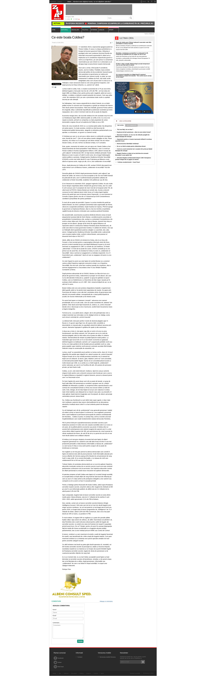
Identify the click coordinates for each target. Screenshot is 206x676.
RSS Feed (61, 666)
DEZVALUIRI (75, 30)
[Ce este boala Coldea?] (64, 63)
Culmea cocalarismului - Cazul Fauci (127, 162)
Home (54, 673)
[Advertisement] (39, 32)
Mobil (144, 1)
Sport (102, 673)
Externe (88, 673)
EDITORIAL (64, 30)
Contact (59, 1)
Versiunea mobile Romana (108, 657)
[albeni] (72, 597)
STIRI (53, 30)
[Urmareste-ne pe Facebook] (151, 1)
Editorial (151, 33)
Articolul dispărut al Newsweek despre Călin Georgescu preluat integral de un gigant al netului (133, 158)
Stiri (60, 673)
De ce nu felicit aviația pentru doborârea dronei (130, 146)
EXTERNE (94, 30)
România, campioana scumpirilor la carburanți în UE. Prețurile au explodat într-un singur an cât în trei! (119, 23)
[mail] (53, 87)
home (146, 33)
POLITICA (85, 30)
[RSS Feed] (155, 1)
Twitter (60, 662)
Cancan (96, 673)
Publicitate (53, 1)
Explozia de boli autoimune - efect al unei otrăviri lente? (133, 132)
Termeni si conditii (135, 673)
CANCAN (101, 30)
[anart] (134, 113)
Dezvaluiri (74, 673)
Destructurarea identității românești (127, 143)
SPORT (111, 30)
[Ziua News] (58, 12)
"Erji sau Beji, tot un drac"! (124, 129)
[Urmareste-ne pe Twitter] (148, 1)
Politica (82, 673)
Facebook (61, 658)
